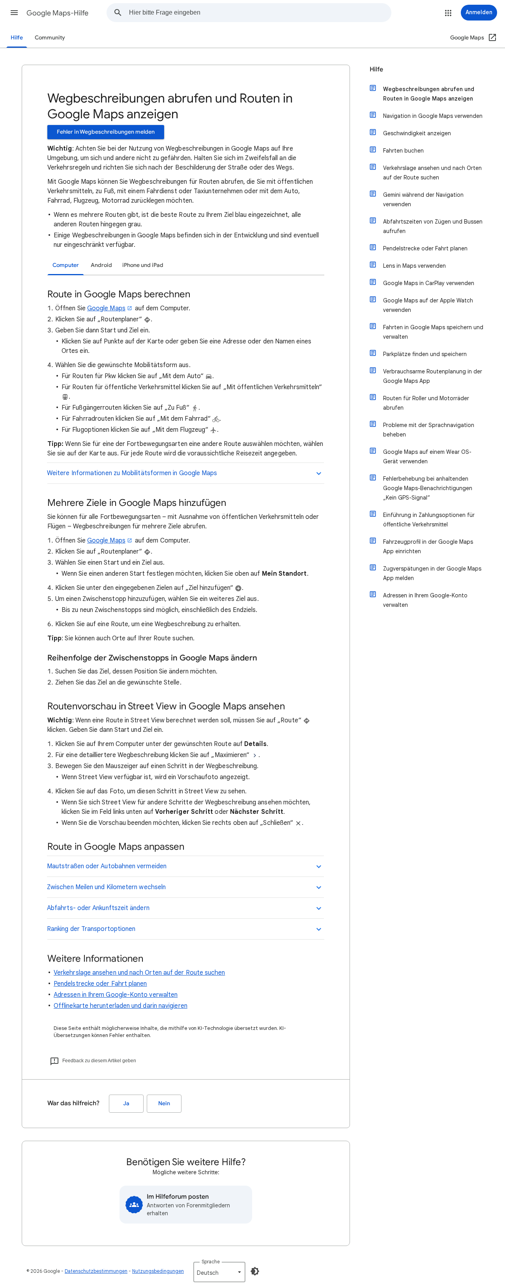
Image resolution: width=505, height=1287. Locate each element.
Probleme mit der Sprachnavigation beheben (428, 430)
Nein (164, 1103)
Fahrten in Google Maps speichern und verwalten (433, 332)
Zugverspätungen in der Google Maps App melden (432, 573)
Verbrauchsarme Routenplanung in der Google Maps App (432, 376)
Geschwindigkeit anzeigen (417, 133)
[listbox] (219, 1272)
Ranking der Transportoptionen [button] (91, 929)
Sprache (211, 1262)
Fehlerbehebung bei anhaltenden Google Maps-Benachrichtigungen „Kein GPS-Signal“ (427, 488)
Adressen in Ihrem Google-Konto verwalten (116, 995)
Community (50, 37)
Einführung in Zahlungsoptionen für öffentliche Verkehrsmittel (429, 519)
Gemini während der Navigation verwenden (423, 199)
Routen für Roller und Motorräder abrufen (426, 403)
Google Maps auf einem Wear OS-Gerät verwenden (427, 456)
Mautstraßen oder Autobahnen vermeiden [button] (106, 866)
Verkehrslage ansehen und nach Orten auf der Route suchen (139, 973)
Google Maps (106, 308)
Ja (126, 1103)
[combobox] (260, 13)
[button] (14, 12)
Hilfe (17, 37)
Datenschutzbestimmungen (96, 1271)
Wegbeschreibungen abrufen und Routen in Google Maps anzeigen (428, 94)
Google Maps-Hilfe (57, 13)
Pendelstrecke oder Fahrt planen (100, 984)
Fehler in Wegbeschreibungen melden (106, 132)
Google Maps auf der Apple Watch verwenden (428, 305)
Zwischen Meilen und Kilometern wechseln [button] (106, 887)
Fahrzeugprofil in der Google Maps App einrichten (428, 546)
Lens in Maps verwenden (414, 265)
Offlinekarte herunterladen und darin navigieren (120, 1006)
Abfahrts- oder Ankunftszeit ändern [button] (98, 908)
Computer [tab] (65, 265)
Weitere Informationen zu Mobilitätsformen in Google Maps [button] (132, 473)
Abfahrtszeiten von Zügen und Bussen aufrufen (433, 226)
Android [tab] (101, 265)
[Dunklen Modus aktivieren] (254, 1271)
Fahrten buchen (403, 150)
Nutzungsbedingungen (158, 1271)
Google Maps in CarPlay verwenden (428, 283)
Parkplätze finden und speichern (425, 354)
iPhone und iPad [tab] (142, 265)
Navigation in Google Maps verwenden (433, 115)
